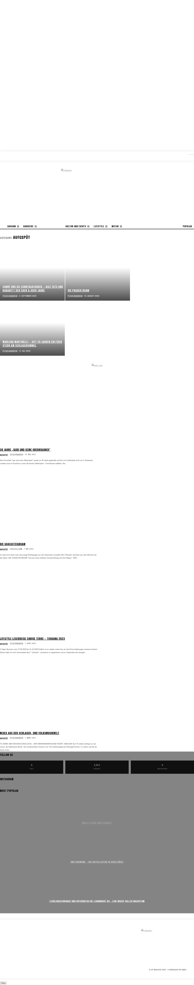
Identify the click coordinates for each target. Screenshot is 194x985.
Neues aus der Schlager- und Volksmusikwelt (29, 733)
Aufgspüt (4, 455)
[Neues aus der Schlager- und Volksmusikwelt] (49, 693)
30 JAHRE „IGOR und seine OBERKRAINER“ (25, 450)
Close (3, 983)
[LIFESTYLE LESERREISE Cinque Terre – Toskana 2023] (49, 598)
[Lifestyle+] (167, 941)
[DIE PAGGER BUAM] (97, 273)
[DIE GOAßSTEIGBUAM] (49, 504)
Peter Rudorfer (16, 454)
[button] (189, 153)
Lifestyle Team (16, 549)
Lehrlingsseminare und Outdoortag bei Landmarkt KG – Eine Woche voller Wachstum (97, 901)
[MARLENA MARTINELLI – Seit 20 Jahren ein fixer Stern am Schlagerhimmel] (32, 328)
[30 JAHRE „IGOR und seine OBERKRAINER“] (49, 409)
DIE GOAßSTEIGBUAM (12, 544)
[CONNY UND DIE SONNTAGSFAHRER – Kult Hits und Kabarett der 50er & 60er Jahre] (32, 273)
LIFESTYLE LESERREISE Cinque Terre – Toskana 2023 (32, 639)
